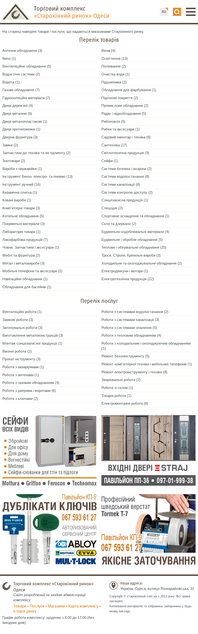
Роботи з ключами (17, 398)
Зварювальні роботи (118, 380)
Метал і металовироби (20, 263)
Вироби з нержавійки (19, 169)
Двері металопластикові (22, 121)
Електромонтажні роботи (122, 403)
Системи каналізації (118, 184)
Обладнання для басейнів (24, 287)
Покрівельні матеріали (20, 224)
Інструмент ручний (17, 184)
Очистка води (112, 74)
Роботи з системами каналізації (127, 320)
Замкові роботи (15, 320)
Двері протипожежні (18, 129)
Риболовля (110, 121)
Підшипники (111, 82)
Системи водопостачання (122, 176)
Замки (7, 145)
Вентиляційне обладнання (24, 66)
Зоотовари (11, 161)
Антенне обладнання (19, 50)
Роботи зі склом (114, 388)
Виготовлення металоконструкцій (30, 335)
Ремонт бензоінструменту (122, 356)
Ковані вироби (14, 200)
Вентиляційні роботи (19, 312)
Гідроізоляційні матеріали (23, 98)
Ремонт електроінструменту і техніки (131, 372)
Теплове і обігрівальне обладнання (130, 247)
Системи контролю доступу (124, 192)
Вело (6, 58)
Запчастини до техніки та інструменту (33, 153)
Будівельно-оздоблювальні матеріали (132, 232)
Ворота (8, 82)
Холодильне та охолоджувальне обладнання (139, 263)
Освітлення (110, 58)
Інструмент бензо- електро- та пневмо (33, 176)
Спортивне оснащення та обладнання (132, 216)
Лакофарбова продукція (22, 240)
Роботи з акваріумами (20, 367)
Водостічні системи (18, 74)
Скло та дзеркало (116, 224)
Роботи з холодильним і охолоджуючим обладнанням (146, 343)
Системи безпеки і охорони (123, 169)
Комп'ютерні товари (18, 208)
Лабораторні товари (18, 232)
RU (164, 11)
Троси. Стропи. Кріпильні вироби (128, 255)
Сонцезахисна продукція (122, 200)
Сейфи (107, 161)
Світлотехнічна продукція (122, 153)
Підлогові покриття (117, 98)
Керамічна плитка (17, 192)
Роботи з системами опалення (126, 328)
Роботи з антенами (18, 375)
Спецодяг (109, 208)
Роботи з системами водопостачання (132, 312)
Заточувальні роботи (19, 328)
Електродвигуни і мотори (122, 271)
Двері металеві (14, 113)
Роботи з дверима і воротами (26, 391)
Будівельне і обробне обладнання (129, 240)
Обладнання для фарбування (126, 90)
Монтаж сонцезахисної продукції (29, 343)
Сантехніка (110, 145)
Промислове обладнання (122, 105)
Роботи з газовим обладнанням (28, 383)
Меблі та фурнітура (18, 255)
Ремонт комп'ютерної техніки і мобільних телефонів (144, 364)
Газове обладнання (18, 90)
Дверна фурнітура (17, 137)
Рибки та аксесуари (117, 129)
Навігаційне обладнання (22, 279)
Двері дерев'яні (15, 105)
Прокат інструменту (18, 359)
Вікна (105, 50)
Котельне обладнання (20, 216)
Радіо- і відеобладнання (121, 113)
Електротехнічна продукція (124, 279)
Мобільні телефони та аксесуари (29, 271)
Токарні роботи (113, 396)
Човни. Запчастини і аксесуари (28, 247)
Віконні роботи (14, 351)
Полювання (110, 66)
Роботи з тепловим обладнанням (128, 335)
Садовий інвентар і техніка (123, 137)
